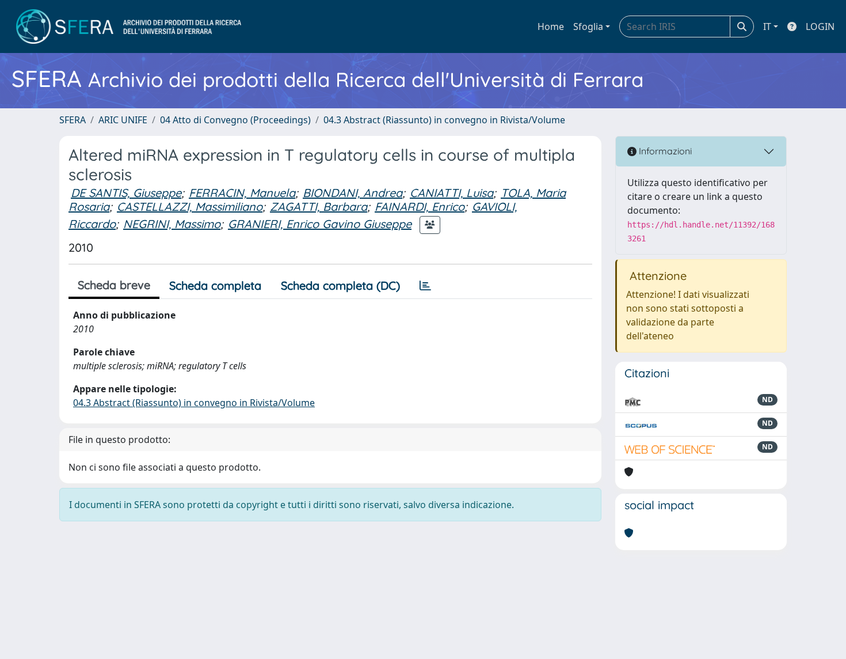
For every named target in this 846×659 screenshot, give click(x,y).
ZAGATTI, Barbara (318, 206)
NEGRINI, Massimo (171, 224)
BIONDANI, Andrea (352, 192)
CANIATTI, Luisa (451, 192)
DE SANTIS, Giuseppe (126, 192)
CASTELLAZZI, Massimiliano (189, 206)
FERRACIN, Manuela (242, 192)
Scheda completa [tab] (215, 285)
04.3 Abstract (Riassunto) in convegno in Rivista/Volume (444, 119)
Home (551, 26)
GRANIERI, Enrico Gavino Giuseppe (319, 224)
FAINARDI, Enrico (419, 206)
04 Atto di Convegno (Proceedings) (235, 119)
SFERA (72, 119)
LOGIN (820, 26)
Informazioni (664, 151)
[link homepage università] (128, 26)
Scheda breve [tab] (114, 285)
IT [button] (767, 26)
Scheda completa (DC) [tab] (340, 285)
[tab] (425, 286)
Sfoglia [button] (588, 26)
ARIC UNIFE (122, 119)
